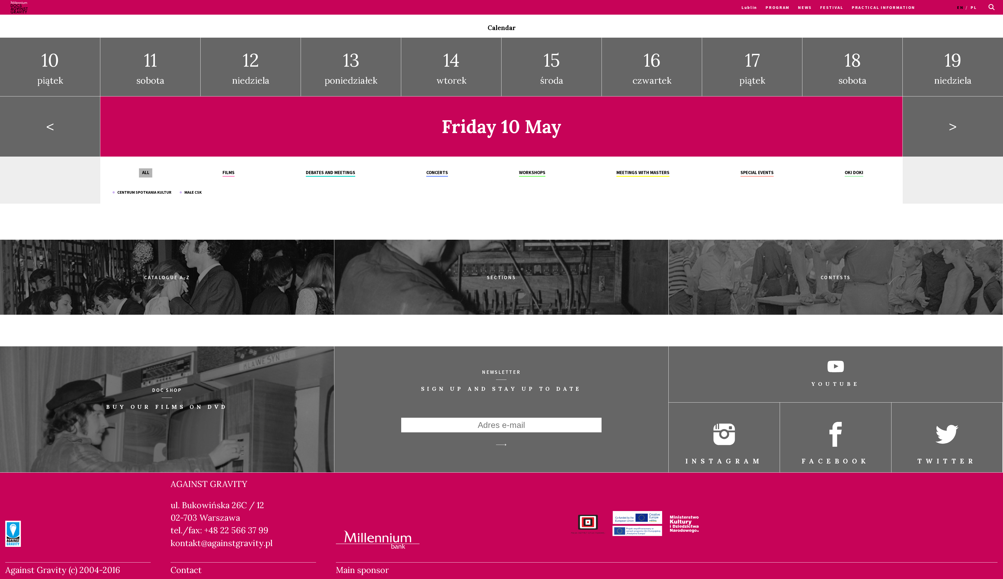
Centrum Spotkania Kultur (143, 192)
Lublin (749, 7)
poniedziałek (351, 67)
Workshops (532, 172)
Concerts (437, 172)
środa (551, 67)
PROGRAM (778, 7)
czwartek (652, 67)
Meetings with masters (642, 172)
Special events (757, 172)
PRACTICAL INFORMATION (883, 7)
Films (229, 172)
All (145, 172)
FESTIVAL (831, 7)
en (960, 7)
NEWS (805, 7)
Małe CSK (192, 192)
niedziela (251, 67)
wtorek (451, 67)
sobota (150, 67)
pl (974, 7)
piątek (50, 67)
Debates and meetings (330, 172)
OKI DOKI (854, 172)
